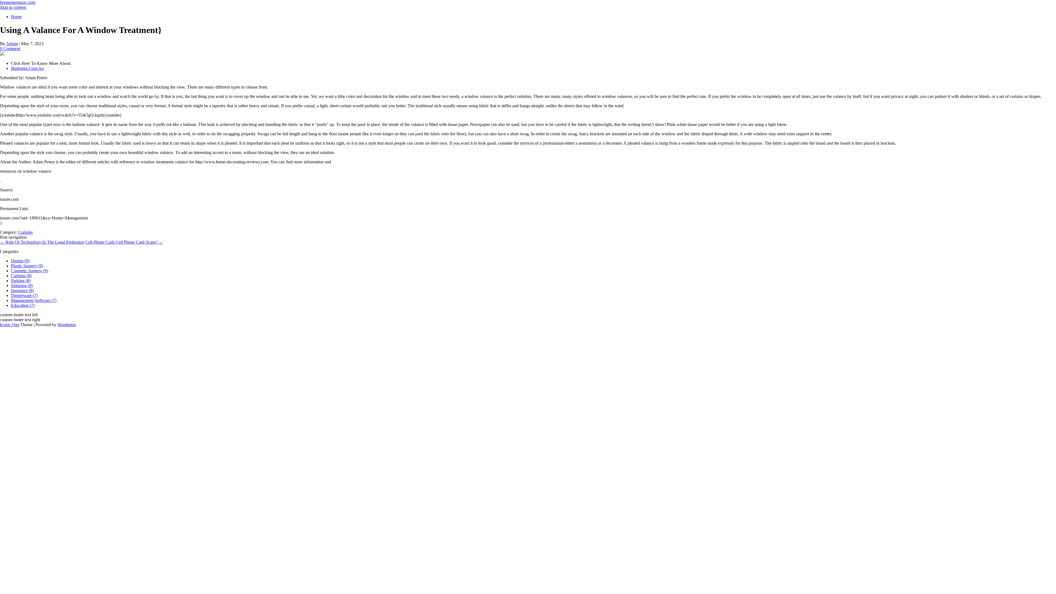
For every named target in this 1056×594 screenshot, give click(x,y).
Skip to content (13, 7)
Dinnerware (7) (24, 295)
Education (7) (23, 305)
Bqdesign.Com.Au (27, 68)
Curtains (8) (21, 275)
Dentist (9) (20, 260)
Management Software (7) (33, 300)
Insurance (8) (22, 290)
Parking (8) (21, 280)
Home (16, 16)
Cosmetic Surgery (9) (29, 270)
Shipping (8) (22, 285)
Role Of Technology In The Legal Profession (42, 242)
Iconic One (9, 324)
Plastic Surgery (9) (27, 265)
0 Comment (10, 48)
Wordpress (66, 324)
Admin (12, 43)
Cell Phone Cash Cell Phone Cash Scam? (124, 242)
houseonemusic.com (17, 2)
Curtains (25, 232)
